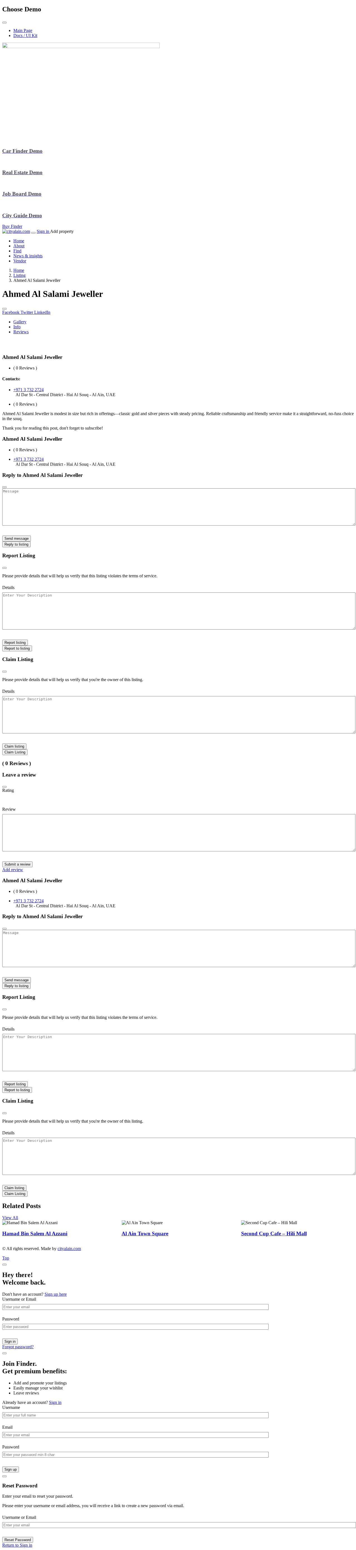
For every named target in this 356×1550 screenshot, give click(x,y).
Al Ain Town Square (145, 1233)
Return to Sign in (17, 1545)
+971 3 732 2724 (28, 389)
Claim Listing (14, 752)
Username (11, 1407)
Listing (19, 275)
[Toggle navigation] (33, 233)
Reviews (21, 331)
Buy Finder (12, 226)
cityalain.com (69, 1248)
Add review (12, 869)
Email (7, 1427)
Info (17, 326)
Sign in (43, 231)
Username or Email (19, 1299)
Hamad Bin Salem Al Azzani (34, 1233)
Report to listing (17, 648)
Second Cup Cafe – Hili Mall (274, 1233)
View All (10, 1217)
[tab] (183, 321)
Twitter (27, 312)
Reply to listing (16, 544)
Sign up (10, 1469)
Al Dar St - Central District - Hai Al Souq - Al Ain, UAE (65, 394)
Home (18, 270)
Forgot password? (18, 1346)
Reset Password (17, 1540)
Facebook (11, 312)
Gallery (19, 321)
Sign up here (55, 1294)
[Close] (4, 787)
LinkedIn (42, 312)
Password (10, 1319)
